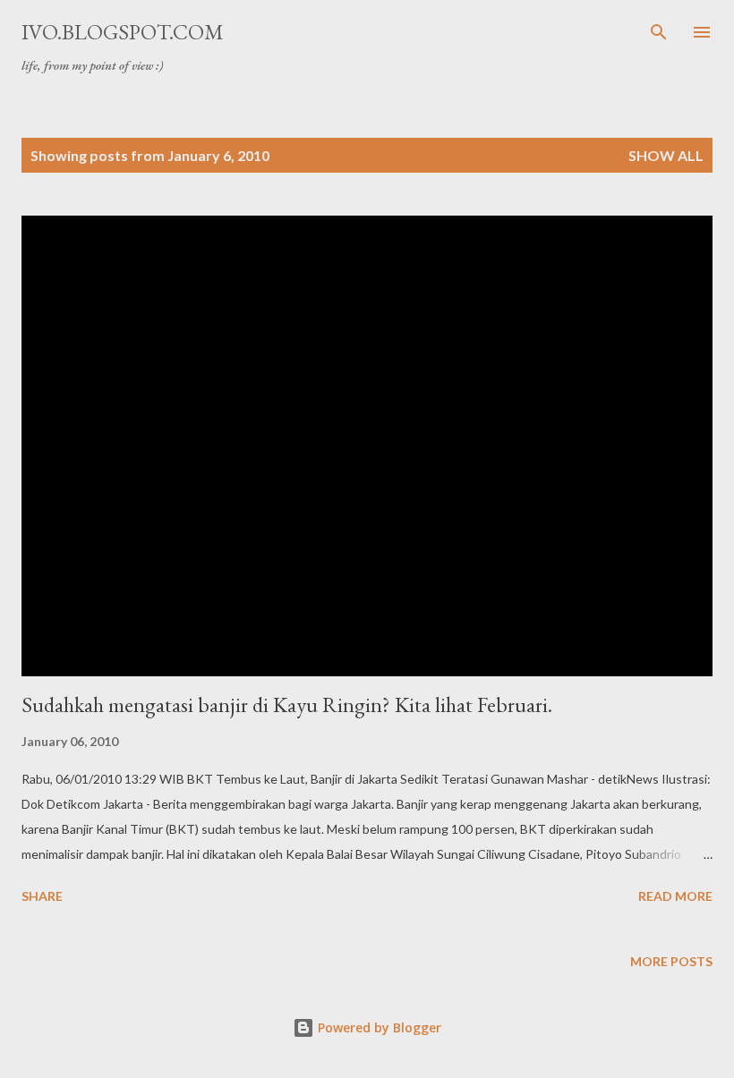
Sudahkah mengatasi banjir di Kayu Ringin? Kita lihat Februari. (286, 704)
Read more (675, 896)
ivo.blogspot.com (122, 32)
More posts (671, 961)
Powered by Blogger (377, 1027)
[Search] (659, 32)
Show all (666, 155)
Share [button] (42, 896)
